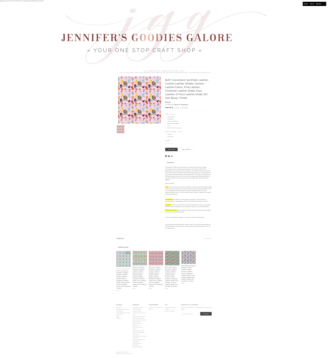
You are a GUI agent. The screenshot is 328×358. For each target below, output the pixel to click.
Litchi (168, 125)
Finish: (169, 114)
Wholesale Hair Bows (138, 330)
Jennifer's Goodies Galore (155, 307)
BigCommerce (125, 352)
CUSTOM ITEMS (137, 309)
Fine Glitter (170, 119)
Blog (117, 316)
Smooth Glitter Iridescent (174, 128)
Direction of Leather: (174, 131)
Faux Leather (171, 117)
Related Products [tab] (123, 247)
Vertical (169, 134)
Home (144, 71)
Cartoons (182, 71)
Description (170, 162)
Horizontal (170, 136)
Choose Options (123, 260)
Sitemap (118, 318)
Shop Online (119, 311)
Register (318, 4)
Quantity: (167, 140)
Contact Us (119, 314)
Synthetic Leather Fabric (154, 71)
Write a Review (184, 107)
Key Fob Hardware (137, 347)
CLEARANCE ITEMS (138, 307)
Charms (135, 329)
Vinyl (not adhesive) (172, 121)
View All (151, 309)
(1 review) (176, 107)
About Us (118, 307)
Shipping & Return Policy (123, 313)
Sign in (312, 4)
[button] (188, 104)
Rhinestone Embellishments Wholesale (137, 343)
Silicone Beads (137, 322)
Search (306, 4)
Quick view (124, 257)
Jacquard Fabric (137, 311)
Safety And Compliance (122, 309)
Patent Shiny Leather (173, 123)
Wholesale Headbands (139, 339)
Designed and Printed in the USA (170, 71)
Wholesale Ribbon (138, 327)
